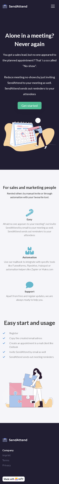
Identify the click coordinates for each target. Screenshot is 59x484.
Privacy (6, 465)
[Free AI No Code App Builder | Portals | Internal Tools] (14, 479)
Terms (5, 460)
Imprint (6, 455)
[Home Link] (15, 6)
